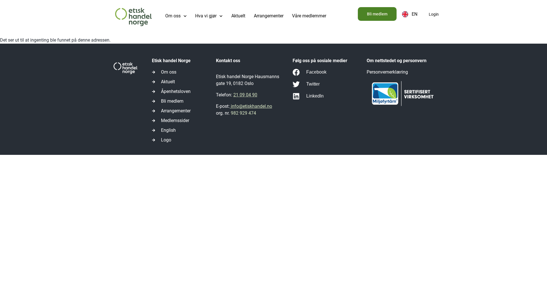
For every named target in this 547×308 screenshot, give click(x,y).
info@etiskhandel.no (251, 106)
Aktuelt (238, 16)
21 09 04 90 (245, 95)
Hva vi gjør (206, 16)
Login (434, 14)
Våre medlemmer (309, 16)
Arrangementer (268, 16)
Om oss (173, 16)
